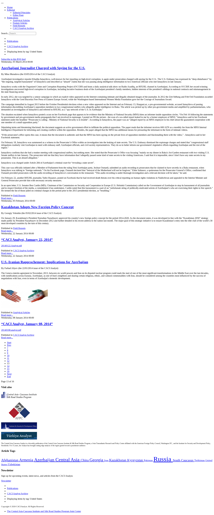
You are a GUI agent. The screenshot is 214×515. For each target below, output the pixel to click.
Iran (106, 460)
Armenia (26, 460)
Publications (12, 18)
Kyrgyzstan (135, 460)
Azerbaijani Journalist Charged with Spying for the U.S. (43, 68)
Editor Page (18, 15)
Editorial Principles (21, 12)
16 (8, 371)
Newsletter (6, 481)
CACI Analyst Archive (23, 28)
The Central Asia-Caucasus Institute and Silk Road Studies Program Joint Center (44, 511)
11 (8, 358)
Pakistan (148, 460)
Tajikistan (199, 460)
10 (8, 355)
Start (9, 342)
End (9, 376)
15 (8, 368)
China (85, 460)
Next (9, 374)
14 (8, 366)
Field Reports (19, 25)
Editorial (11, 10)
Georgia (97, 459)
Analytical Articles (21, 20)
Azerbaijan (44, 459)
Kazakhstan (118, 460)
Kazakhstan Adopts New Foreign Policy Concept (37, 207)
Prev (9, 345)
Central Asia (68, 459)
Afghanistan (10, 460)
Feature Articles (20, 23)
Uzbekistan (14, 464)
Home (10, 7)
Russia (163, 459)
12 (8, 361)
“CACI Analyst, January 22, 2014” (27, 240)
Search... (5, 33)
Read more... (7, 198)
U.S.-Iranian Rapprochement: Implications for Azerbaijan (44, 262)
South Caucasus (183, 460)
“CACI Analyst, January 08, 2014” (27, 324)
